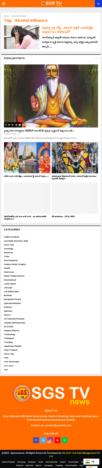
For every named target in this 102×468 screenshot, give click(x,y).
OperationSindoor (12, 303)
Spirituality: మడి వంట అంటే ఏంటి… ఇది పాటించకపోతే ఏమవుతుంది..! (25, 218)
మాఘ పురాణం (9, 365)
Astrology (8, 248)
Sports (7, 315)
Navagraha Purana (12, 299)
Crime (7, 256)
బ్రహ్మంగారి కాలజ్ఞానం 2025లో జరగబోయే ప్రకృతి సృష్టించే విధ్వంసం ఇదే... (39, 130)
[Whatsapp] (65, 440)
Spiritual (8, 311)
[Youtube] (57, 440)
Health (7, 268)
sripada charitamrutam (14, 323)
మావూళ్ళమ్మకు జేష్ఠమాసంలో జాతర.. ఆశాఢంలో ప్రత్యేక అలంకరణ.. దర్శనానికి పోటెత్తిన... (74, 177)
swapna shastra (11, 330)
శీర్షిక (6, 369)
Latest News (10, 284)
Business (8, 252)
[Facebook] (36, 440)
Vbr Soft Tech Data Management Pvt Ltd (74, 454)
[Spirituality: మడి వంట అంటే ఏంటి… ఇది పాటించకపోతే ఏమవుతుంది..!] (27, 198)
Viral (6, 357)
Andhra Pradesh (11, 237)
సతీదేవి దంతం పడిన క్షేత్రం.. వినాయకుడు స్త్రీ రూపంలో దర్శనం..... (26, 176)
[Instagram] (50, 440)
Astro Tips (9, 245)
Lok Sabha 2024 (11, 291)
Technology (9, 334)
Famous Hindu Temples (15, 264)
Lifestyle (8, 287)
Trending (8, 342)
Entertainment (11, 260)
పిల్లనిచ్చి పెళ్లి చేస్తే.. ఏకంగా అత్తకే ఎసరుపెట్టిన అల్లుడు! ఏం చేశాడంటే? (67, 29)
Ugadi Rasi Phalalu (12, 346)
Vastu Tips (9, 354)
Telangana (9, 338)
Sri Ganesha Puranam (14, 318)
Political (8, 307)
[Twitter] (43, 440)
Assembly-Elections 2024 (16, 241)
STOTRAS (9, 326)
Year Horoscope (11, 361)
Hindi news (9, 272)
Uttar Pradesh (10, 350)
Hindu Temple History (14, 276)
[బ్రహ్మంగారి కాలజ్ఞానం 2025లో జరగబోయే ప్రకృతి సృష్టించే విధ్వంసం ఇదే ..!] (51, 95)
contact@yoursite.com (58, 425)
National (8, 295)
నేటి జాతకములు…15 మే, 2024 (63, 216)
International (10, 280)
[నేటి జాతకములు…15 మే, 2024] (75, 198)
